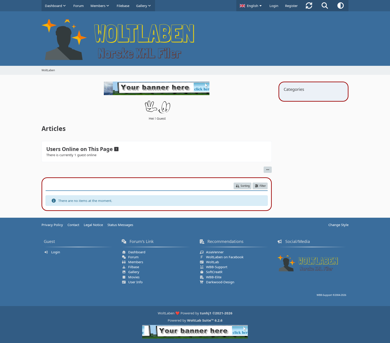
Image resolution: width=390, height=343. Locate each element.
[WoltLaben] (195, 40)
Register (291, 5)
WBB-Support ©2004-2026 (331, 295)
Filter (263, 186)
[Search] (325, 5)
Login (273, 5)
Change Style (338, 224)
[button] (251, 5)
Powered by (195, 320)
